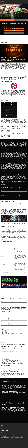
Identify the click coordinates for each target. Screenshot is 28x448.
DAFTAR (7, 20)
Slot (1, 428)
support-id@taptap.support (6, 438)
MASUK (21, 20)
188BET (2, 425)
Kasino (2, 427)
